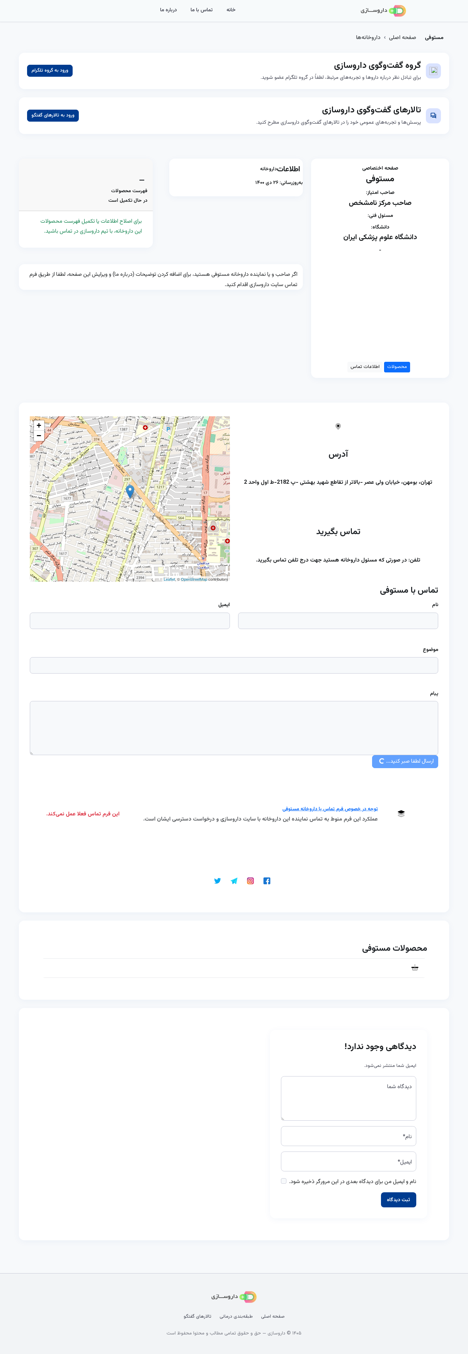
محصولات (397, 367)
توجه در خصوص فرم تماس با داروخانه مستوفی (330, 809)
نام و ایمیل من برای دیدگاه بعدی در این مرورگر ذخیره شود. (352, 1182)
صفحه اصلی (402, 38)
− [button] (39, 435)
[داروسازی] (383, 11)
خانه (231, 10)
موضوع (430, 650)
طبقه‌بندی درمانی (236, 1316)
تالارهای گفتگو (197, 1316)
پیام (434, 694)
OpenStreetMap (194, 579)
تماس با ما (201, 10)
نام (435, 605)
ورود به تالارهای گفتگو (53, 115)
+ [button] (39, 425)
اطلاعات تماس (365, 367)
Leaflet (169, 579)
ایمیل (224, 605)
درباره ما (168, 10)
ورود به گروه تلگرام (50, 70)
